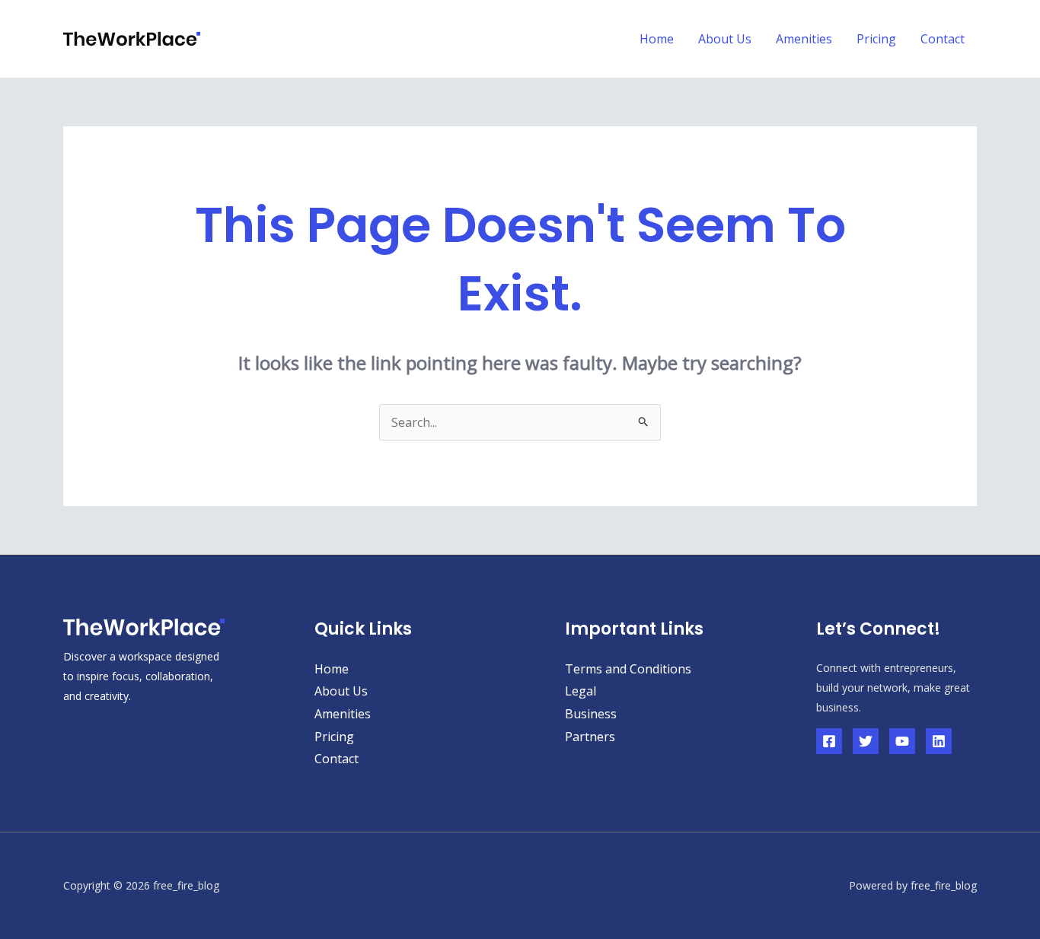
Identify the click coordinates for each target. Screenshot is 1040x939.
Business (591, 713)
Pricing (876, 38)
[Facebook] (829, 741)
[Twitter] (866, 741)
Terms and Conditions (628, 668)
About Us (724, 38)
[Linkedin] (939, 741)
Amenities (804, 38)
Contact (942, 38)
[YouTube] (902, 741)
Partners (590, 736)
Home (657, 38)
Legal (580, 691)
